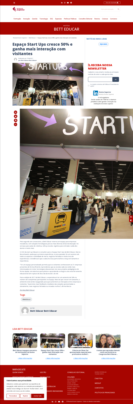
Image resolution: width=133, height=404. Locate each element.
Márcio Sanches (72, 394)
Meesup (98, 383)
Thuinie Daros (99, 374)
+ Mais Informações (25, 358)
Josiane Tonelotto (73, 386)
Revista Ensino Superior (22, 377)
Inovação (26, 19)
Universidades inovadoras (51, 391)
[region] (25, 388)
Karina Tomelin (72, 388)
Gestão (34, 19)
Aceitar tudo (38, 396)
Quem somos (17, 372)
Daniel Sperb (71, 383)
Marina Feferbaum (100, 372)
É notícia (99, 378)
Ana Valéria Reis (72, 381)
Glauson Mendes (72, 385)
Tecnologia (44, 19)
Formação (17, 19)
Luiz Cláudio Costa (73, 392)
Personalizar (13, 396)
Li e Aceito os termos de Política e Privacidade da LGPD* (104, 85)
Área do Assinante (111, 3)
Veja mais (103, 44)
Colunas (105, 19)
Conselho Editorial (85, 19)
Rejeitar (25, 396)
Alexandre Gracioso (74, 379)
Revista (97, 19)
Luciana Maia (71, 390)
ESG (51, 19)
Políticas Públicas (70, 19)
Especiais (58, 19)
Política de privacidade (105, 393)
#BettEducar (26, 299)
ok (116, 79)
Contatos (113, 19)
